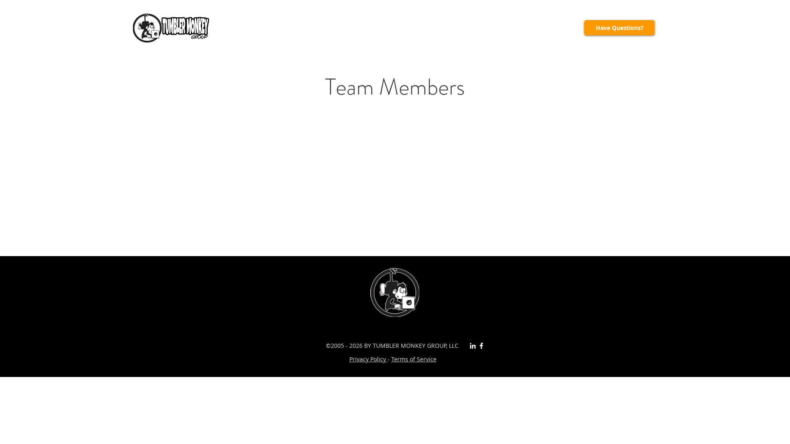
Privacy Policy (368, 359)
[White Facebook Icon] (481, 346)
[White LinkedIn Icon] (473, 346)
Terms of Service (414, 359)
